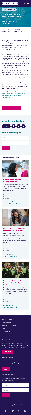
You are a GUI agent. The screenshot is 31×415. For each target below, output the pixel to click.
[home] (10, 3)
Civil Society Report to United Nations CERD (12, 31)
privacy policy (7, 319)
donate (6, 369)
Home (3, 29)
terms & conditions (9, 325)
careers (4, 334)
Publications (17, 29)
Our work (9, 29)
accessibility (6, 331)
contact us (7, 351)
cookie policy (7, 322)
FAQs (3, 328)
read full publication (11, 108)
